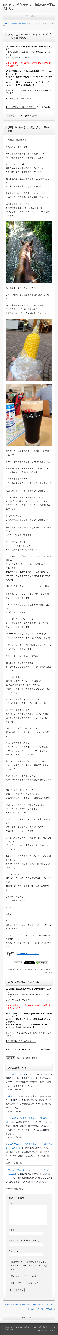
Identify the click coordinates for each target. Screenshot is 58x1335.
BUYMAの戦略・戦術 (18, 23)
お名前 (11, 1230)
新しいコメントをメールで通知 (25, 1276)
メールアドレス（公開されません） (24, 1240)
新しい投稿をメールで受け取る (25, 1283)
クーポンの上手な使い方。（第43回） (38, 1309)
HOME (5, 23)
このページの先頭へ (47, 1331)
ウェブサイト (14, 1251)
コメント (12, 1203)
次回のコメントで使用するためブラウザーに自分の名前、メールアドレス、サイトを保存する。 (28, 1266)
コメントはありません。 (31, 969)
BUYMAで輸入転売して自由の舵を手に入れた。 (34, 1327)
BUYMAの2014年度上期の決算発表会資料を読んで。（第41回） (29, 1305)
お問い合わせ (12, 1096)
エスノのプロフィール (15, 1074)
